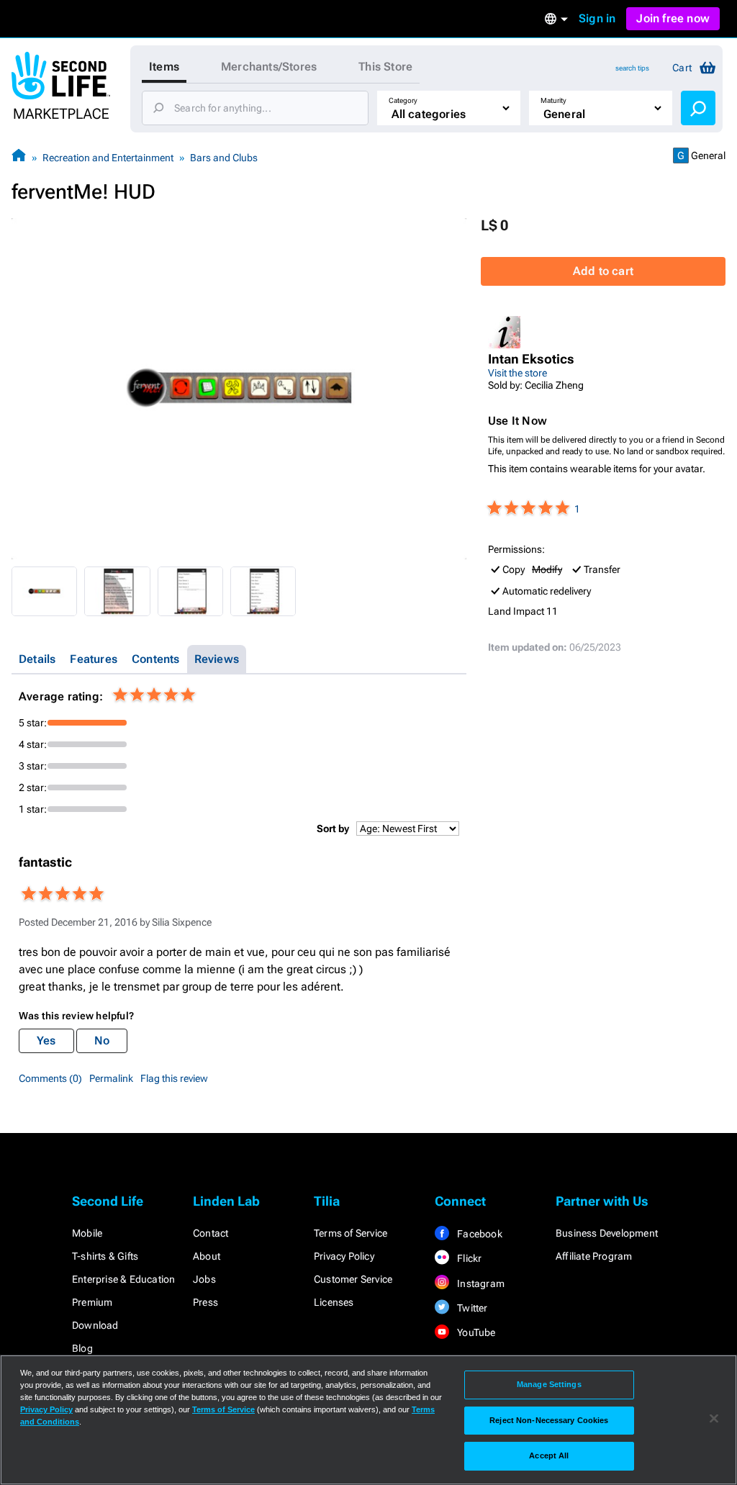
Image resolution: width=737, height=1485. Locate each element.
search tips (632, 68)
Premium (92, 1302)
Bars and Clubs (224, 157)
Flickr (468, 1258)
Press (205, 1302)
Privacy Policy (344, 1256)
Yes (46, 1040)
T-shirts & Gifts (105, 1256)
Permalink (111, 1078)
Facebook (478, 1234)
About (206, 1256)
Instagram (480, 1283)
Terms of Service (350, 1233)
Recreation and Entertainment (107, 157)
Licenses (334, 1302)
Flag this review (174, 1078)
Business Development (607, 1233)
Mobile (87, 1233)
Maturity (553, 100)
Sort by (333, 828)
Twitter (471, 1308)
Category (403, 100)
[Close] (714, 1419)
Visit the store (517, 373)
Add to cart (603, 271)
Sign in (597, 18)
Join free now (673, 18)
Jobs (204, 1279)
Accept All (549, 1455)
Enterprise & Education (123, 1279)
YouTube (475, 1332)
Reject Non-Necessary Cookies (548, 1420)
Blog (82, 1348)
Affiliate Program (594, 1256)
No (101, 1040)
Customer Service (353, 1279)
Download (95, 1325)
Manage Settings (549, 1384)
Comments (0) (50, 1078)
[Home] (19, 157)
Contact (210, 1233)
